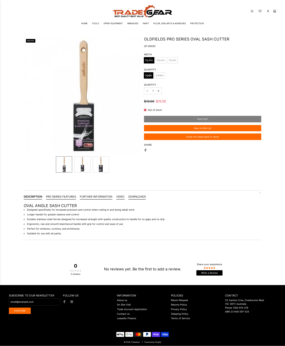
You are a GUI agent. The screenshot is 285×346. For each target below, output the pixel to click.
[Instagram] (71, 301)
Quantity (150, 84)
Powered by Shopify (152, 342)
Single (148, 75)
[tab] (33, 197)
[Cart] (274, 11)
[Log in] (268, 11)
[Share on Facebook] (145, 151)
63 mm (161, 60)
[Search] (252, 11)
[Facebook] (64, 301)
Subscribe (20, 310)
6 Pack (160, 75)
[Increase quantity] (158, 91)
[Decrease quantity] (147, 91)
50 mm (149, 60)
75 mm (172, 60)
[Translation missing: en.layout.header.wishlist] (260, 11)
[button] (26, 95)
